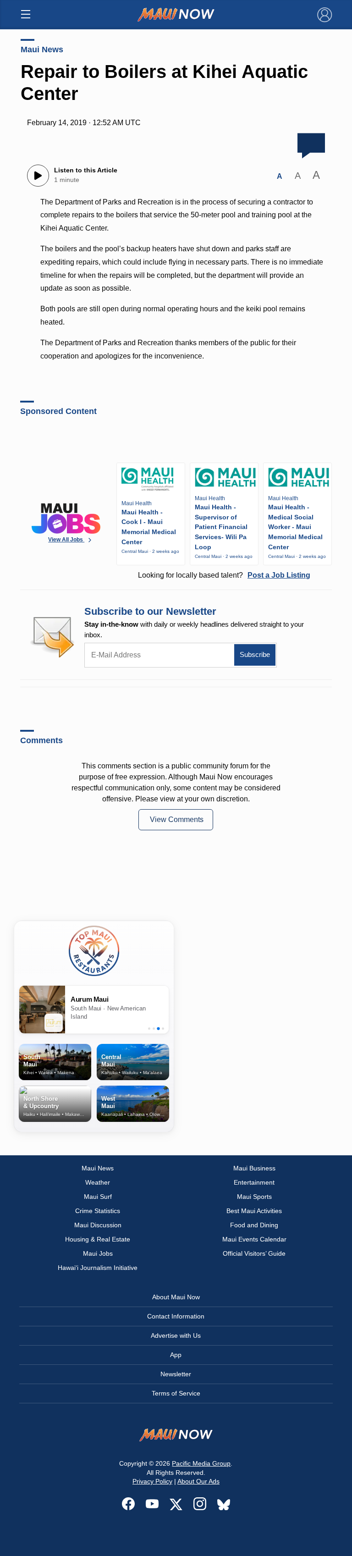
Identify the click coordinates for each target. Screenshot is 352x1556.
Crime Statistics (97, 1210)
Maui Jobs (98, 1253)
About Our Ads (198, 1481)
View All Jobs (66, 539)
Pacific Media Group (201, 1463)
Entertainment (254, 1182)
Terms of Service (176, 1393)
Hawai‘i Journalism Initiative (98, 1267)
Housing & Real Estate (97, 1239)
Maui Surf (98, 1196)
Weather (97, 1182)
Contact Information (175, 1316)
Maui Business (254, 1168)
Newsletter (175, 1374)
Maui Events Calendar (254, 1239)
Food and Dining (254, 1225)
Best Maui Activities (254, 1210)
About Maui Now (176, 1297)
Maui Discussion (97, 1225)
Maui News (42, 49)
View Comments (177, 819)
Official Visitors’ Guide (254, 1253)
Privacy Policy (152, 1481)
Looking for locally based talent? (224, 575)
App (176, 1354)
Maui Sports (254, 1196)
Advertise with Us (176, 1335)
